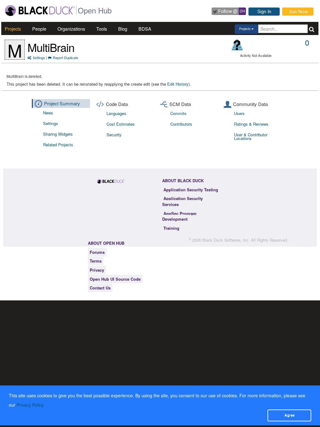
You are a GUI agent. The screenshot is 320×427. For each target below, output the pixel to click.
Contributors (181, 124)
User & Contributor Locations (251, 136)
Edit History (177, 84)
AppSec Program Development (179, 216)
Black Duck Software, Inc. (226, 240)
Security (114, 135)
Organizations (71, 28)
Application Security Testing (190, 190)
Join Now (298, 11)
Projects (13, 28)
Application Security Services (182, 201)
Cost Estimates (121, 124)
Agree (289, 415)
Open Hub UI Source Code (115, 279)
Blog (122, 28)
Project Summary (62, 103)
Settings (39, 57)
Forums (97, 252)
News (48, 113)
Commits (178, 113)
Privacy (97, 270)
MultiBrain (51, 47)
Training (171, 228)
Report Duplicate (65, 57)
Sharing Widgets (58, 134)
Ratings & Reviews (251, 124)
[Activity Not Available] (237, 44)
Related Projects (58, 145)
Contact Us (100, 288)
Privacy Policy (30, 405)
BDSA (144, 28)
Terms (96, 261)
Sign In (264, 11)
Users (239, 113)
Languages (116, 113)
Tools (101, 28)
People (39, 28)
